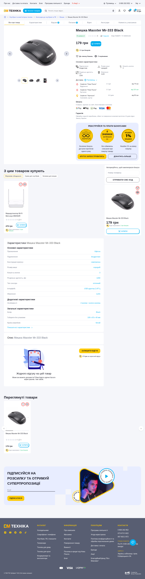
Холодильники (43, 530)
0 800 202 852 (124, 3)
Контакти (33, 3)
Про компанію (69, 530)
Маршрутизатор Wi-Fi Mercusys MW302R (14, 215)
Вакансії (67, 547)
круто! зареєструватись (92, 156)
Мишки (62, 17)
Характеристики (35, 22)
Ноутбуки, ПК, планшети (46, 539)
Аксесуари (105, 22)
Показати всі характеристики (18, 327)
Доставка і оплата (98, 546)
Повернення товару (72, 543)
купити (97, 44)
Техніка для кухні (44, 551)
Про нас (7, 3)
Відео (89, 22)
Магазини (68, 534)
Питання (73, 22)
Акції (93, 554)
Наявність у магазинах (127, 22)
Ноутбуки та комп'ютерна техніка (20, 17)
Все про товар (14, 22)
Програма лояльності (53, 3)
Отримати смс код (123, 180)
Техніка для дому (44, 547)
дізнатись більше (122, 156)
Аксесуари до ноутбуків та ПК (46, 17)
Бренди (67, 3)
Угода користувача (98, 534)
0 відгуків (106, 36)
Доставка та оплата (20, 3)
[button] (19, 80)
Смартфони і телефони (46, 534)
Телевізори (41, 543)
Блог (41, 3)
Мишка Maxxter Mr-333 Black (17, 433)
